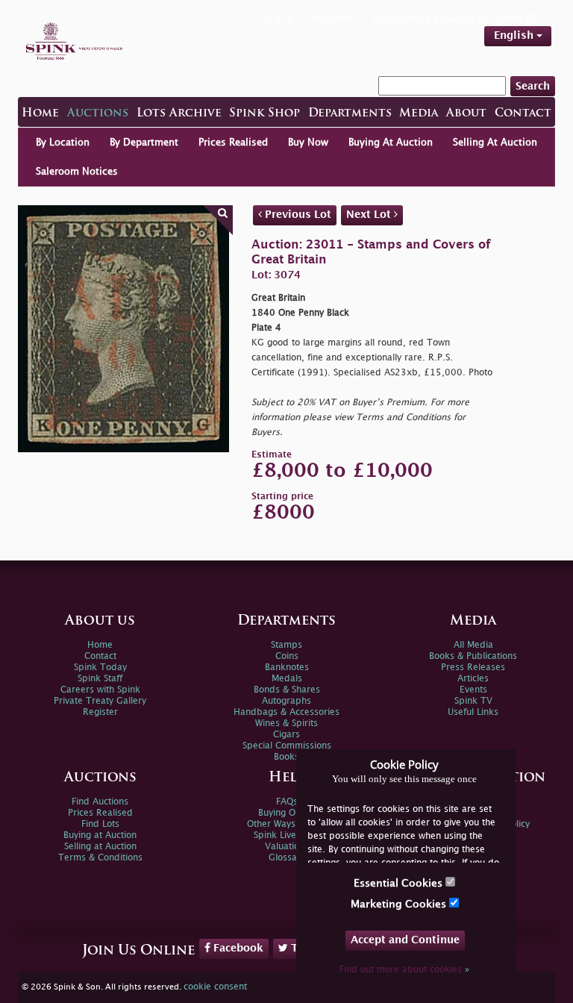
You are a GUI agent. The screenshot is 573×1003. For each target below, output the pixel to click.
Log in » (282, 18)
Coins (286, 656)
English (515, 35)
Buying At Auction (390, 142)
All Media (473, 645)
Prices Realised (233, 142)
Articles (473, 679)
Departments (350, 113)
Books (286, 757)
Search (533, 86)
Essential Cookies (399, 883)
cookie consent (215, 987)
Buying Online (287, 813)
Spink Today (100, 667)
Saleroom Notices (77, 171)
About (466, 113)
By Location (63, 142)
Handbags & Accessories (286, 712)
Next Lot (370, 214)
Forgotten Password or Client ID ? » (462, 18)
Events (473, 690)
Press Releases (473, 667)
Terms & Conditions (100, 858)
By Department (144, 142)
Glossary (287, 858)
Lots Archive (179, 113)
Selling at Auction (100, 847)
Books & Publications (473, 656)
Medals (287, 679)
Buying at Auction (100, 835)
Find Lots (100, 824)
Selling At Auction (495, 142)
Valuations (287, 847)
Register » (338, 18)
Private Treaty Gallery (100, 701)
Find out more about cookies (404, 970)
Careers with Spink (100, 690)
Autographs (286, 701)
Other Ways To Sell (287, 824)
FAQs (287, 802)
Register (100, 712)
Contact (523, 113)
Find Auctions (100, 802)
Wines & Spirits (286, 723)
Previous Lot (296, 214)
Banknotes (287, 667)
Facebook (236, 948)
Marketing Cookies (400, 904)
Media (418, 113)
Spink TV (473, 701)
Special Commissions (286, 746)
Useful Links (473, 712)
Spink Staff (100, 679)
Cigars (286, 735)
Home (40, 113)
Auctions (97, 113)
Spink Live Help (286, 835)
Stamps (286, 645)
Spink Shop (264, 113)
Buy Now (308, 142)
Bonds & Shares (287, 690)
